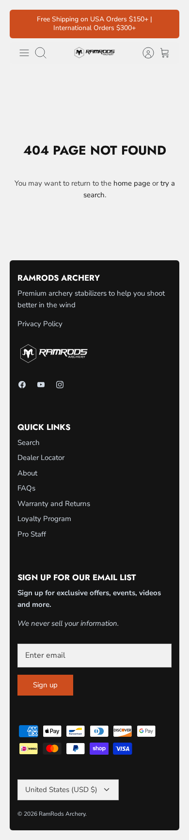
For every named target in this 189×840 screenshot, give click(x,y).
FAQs (26, 488)
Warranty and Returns (53, 503)
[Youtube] (41, 384)
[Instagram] (59, 384)
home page (131, 183)
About (27, 473)
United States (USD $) (61, 789)
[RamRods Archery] (94, 52)
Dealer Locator (40, 457)
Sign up (45, 685)
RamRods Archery (62, 814)
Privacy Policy (40, 324)
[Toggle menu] (24, 52)
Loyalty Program (44, 518)
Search (28, 442)
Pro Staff (31, 534)
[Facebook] (22, 384)
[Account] (143, 52)
